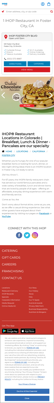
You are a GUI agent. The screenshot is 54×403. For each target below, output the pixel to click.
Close (27, 398)
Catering (39, 64)
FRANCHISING (13, 271)
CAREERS (9, 264)
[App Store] (28, 330)
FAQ (30, 297)
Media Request (8, 303)
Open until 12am (16, 38)
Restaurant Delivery (10, 291)
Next (51, 95)
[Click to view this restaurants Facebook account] (19, 235)
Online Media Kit (9, 306)
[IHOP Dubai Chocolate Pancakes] (27, 95)
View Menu (27, 69)
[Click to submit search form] (51, 11)
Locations (22, 151)
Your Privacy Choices (27, 384)
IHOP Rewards (8, 294)
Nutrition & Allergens (37, 312)
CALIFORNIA (38, 151)
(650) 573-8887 (14, 59)
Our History (33, 291)
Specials (5, 297)
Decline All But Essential (27, 391)
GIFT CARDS (11, 257)
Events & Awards (35, 303)
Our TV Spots (34, 300)
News (31, 294)
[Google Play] (10, 330)
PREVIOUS (3, 95)
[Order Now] (49, 4)
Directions (15, 64)
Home (9, 151)
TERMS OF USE (33, 348)
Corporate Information (11, 300)
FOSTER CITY (8, 155)
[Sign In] (43, 4)
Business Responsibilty (38, 309)
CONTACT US (12, 278)
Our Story (33, 288)
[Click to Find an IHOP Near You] (3, 11)
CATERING (10, 250)
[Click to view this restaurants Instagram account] (35, 235)
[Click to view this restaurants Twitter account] (27, 235)
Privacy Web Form (36, 306)
